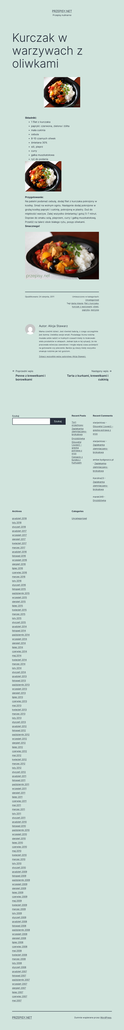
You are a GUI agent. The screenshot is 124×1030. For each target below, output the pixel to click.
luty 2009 (17, 913)
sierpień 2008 (19, 938)
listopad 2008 (19, 925)
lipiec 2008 (17, 942)
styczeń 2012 (19, 772)
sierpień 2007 (19, 988)
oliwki (95, 306)
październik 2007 (21, 979)
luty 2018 (16, 522)
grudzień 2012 (19, 726)
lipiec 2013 (17, 697)
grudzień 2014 (19, 626)
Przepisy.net (62, 11)
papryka (86, 310)
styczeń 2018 (19, 527)
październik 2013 (21, 684)
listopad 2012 (19, 730)
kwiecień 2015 (19, 610)
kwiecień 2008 (19, 955)
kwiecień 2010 (19, 855)
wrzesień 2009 (19, 884)
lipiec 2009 (17, 892)
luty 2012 (16, 767)
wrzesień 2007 (19, 984)
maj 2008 (17, 950)
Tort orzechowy (77, 423)
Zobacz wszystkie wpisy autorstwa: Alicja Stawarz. (62, 356)
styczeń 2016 (19, 585)
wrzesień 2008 (19, 934)
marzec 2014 (18, 664)
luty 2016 (16, 580)
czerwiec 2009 (19, 896)
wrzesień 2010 (19, 834)
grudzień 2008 (19, 921)
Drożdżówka (78, 438)
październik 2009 (21, 880)
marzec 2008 (19, 959)
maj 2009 (17, 900)
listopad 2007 (19, 975)
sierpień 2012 (19, 743)
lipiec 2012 (17, 747)
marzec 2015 (18, 614)
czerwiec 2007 (19, 996)
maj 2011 (16, 805)
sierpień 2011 (18, 792)
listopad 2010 (19, 826)
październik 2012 (21, 734)
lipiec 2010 (17, 842)
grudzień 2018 (19, 518)
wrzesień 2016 (19, 560)
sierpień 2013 (19, 693)
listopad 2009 (19, 876)
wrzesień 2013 (19, 689)
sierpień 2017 (19, 539)
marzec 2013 (18, 713)
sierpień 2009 (19, 888)
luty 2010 (16, 863)
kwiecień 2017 (19, 543)
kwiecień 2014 (19, 660)
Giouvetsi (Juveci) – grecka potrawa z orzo (77, 448)
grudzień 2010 (19, 822)
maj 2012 (16, 755)
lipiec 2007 (17, 992)
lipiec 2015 (17, 605)
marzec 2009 (19, 909)
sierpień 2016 (19, 564)
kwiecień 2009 (19, 905)
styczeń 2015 (19, 622)
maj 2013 (16, 705)
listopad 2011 (18, 780)
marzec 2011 (18, 809)
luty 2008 (17, 963)
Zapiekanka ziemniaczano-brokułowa (79, 431)
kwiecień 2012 (19, 759)
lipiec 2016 (17, 568)
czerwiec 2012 (19, 751)
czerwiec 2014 (19, 651)
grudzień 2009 (19, 871)
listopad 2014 (19, 630)
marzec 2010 (18, 859)
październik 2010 (21, 830)
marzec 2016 (18, 576)
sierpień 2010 (19, 838)
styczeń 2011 (18, 817)
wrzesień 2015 (19, 597)
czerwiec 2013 (19, 701)
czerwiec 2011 (19, 801)
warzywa (95, 310)
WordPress (105, 1017)
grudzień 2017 (19, 531)
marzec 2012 (18, 763)
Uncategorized (92, 300)
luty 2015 (16, 618)
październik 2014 (21, 634)
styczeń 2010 (19, 867)
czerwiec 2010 (19, 846)
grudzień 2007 (19, 971)
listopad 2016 (19, 556)
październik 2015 (21, 593)
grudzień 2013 (19, 676)
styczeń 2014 (19, 672)
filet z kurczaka (91, 303)
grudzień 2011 (19, 776)
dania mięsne (77, 303)
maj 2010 (16, 851)
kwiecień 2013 (19, 709)
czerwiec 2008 (19, 946)
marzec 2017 (18, 547)
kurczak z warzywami (82, 306)
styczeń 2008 (19, 967)
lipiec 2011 (17, 797)
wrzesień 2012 (19, 738)
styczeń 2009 (19, 917)
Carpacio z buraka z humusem (77, 460)
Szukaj (15, 416)
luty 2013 (16, 718)
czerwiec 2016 (19, 572)
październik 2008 (21, 930)
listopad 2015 (19, 589)
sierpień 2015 (19, 601)
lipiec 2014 (17, 647)
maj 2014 (16, 655)
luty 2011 (16, 813)
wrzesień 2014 (19, 639)
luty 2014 (17, 668)
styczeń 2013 (19, 722)
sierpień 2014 (19, 643)
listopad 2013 (19, 680)
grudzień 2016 (19, 551)
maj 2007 (17, 1000)
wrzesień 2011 (19, 788)
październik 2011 (20, 784)
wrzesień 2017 (19, 535)
